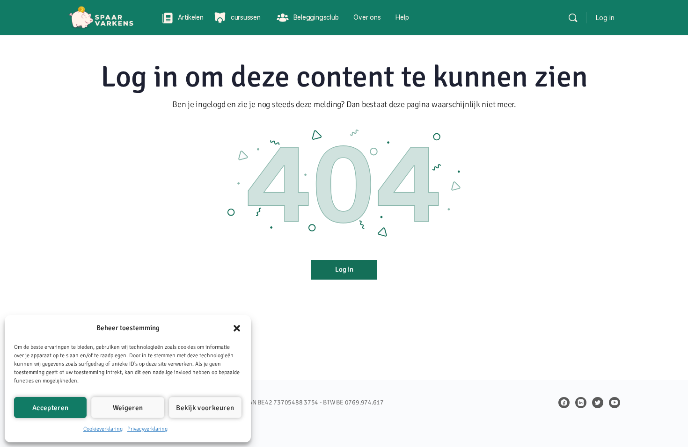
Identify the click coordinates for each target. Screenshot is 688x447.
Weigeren (128, 408)
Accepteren (50, 408)
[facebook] (564, 402)
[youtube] (614, 402)
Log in (605, 18)
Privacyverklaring (147, 429)
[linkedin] (580, 402)
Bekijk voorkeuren (205, 408)
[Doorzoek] (573, 17)
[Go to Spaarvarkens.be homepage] (107, 16)
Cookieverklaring (103, 429)
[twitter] (597, 402)
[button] (237, 328)
